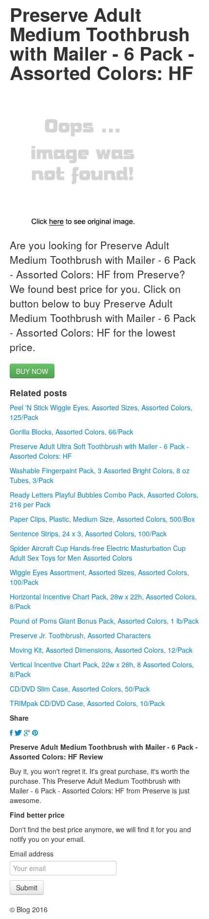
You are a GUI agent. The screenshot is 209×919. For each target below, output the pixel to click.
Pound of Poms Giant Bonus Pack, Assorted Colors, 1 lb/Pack (104, 621)
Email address (31, 853)
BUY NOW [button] (32, 371)
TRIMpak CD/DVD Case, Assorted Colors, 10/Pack (87, 703)
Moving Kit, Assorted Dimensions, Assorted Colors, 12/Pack (101, 650)
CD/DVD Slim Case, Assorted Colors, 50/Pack (80, 688)
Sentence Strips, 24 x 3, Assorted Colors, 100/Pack (88, 533)
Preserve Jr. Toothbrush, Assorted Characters (80, 635)
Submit (26, 887)
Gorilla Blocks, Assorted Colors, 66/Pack (71, 431)
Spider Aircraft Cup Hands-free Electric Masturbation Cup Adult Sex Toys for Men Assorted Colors (98, 553)
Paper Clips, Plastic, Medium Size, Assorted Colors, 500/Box (102, 519)
